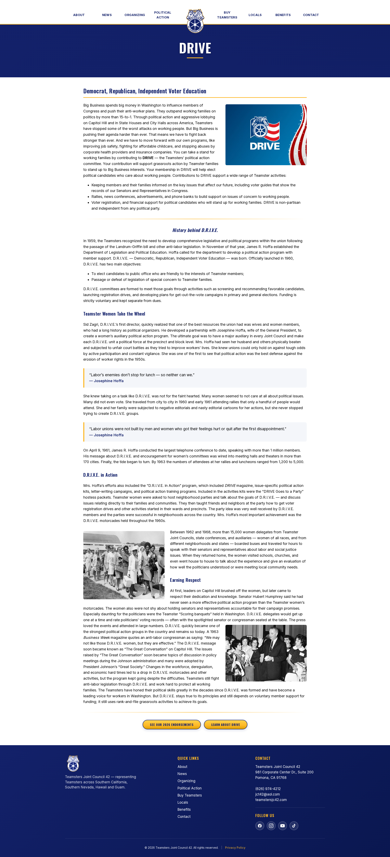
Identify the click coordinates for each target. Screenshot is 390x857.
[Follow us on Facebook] (259, 825)
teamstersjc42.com (271, 800)
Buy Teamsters (227, 15)
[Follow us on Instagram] (271, 825)
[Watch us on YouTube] (282, 825)
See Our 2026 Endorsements (172, 724)
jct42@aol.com (267, 794)
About (79, 15)
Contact (311, 15)
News (107, 15)
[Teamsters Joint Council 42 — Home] (195, 21)
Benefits (283, 15)
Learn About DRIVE (225, 724)
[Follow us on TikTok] (293, 825)
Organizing (135, 15)
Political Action (162, 15)
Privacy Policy (235, 847)
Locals (255, 15)
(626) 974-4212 (268, 789)
